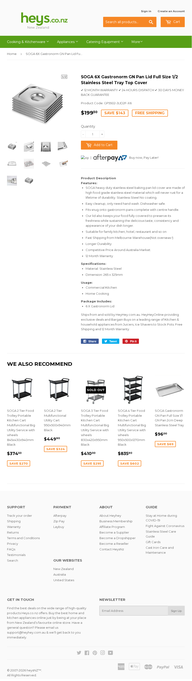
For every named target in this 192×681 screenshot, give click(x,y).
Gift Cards (153, 542)
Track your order (19, 515)
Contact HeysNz (111, 549)
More (135, 42)
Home (12, 54)
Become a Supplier (114, 532)
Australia (59, 574)
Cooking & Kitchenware (26, 42)
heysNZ (32, 670)
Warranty (14, 527)
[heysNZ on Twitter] (79, 653)
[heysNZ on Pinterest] (94, 653)
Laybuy (58, 527)
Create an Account (171, 11)
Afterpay (59, 515)
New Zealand (63, 569)
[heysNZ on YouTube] (110, 653)
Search (12, 560)
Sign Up (176, 611)
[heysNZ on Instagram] (102, 653)
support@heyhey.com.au (26, 632)
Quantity (88, 126)
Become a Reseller (114, 543)
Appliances (66, 42)
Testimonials (16, 555)
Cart (176, 22)
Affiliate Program (112, 527)
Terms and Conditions (23, 538)
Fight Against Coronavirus (165, 526)
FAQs (11, 549)
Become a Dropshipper (117, 538)
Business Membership (116, 521)
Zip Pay (59, 521)
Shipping (14, 521)
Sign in (146, 11)
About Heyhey (110, 515)
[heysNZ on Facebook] (86, 653)
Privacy (12, 543)
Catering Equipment (103, 42)
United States (63, 580)
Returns (13, 532)
